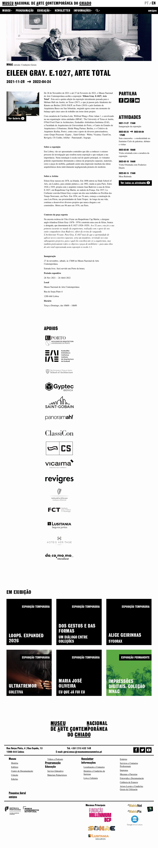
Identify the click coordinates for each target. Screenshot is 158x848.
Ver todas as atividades (135, 182)
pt (147, 3)
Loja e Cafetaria (91, 778)
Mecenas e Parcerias (128, 774)
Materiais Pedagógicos (57, 774)
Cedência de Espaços (129, 782)
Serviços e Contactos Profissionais (129, 765)
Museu (6, 10)
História (14, 762)
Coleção (14, 774)
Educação (43, 10)
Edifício (14, 766)
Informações (82, 10)
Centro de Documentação (22, 770)
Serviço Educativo (55, 770)
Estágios (123, 759)
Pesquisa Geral (17, 793)
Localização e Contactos (94, 766)
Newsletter (62, 10)
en (154, 3)
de (46, 3)
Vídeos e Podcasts (55, 759)
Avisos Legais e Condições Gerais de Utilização (131, 788)
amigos (152, 10)
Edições (14, 778)
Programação (25, 10)
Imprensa (124, 770)
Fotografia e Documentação (132, 778)
